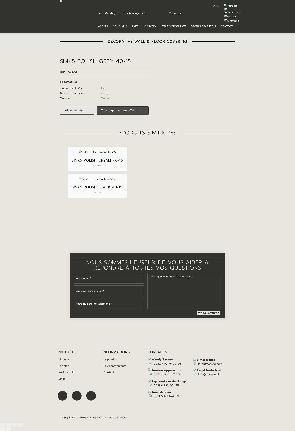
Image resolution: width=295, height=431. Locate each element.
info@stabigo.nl (109, 13)
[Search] (193, 13)
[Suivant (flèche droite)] (8, 429)
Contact (108, 372)
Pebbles (63, 366)
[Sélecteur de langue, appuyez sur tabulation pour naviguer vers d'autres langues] (230, 6)
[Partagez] (14, 425)
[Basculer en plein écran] (8, 425)
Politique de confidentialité (104, 417)
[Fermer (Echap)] (20, 425)
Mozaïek (63, 359)
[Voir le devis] (217, 6)
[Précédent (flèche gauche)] (2, 429)
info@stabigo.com (134, 13)
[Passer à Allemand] (231, 21)
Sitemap (124, 417)
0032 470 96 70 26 (167, 363)
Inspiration (110, 359)
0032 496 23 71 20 (166, 374)
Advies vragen (74, 110)
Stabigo (84, 417)
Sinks (61, 379)
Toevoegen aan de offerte (119, 110)
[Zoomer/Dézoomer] (2, 425)
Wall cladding (67, 372)
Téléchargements (114, 366)
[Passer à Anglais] (230, 16)
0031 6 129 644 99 (166, 396)
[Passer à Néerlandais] (232, 12)
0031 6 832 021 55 (166, 385)
